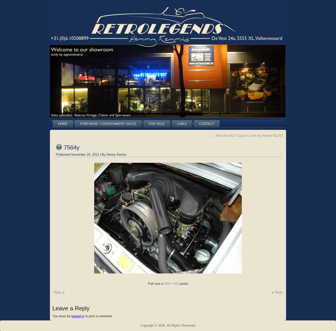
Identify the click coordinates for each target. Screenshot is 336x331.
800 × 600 (172, 284)
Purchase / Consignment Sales (108, 124)
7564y (71, 147)
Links (182, 124)
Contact (206, 124)
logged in (77, 316)
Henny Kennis (116, 154)
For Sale (157, 124)
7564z (57, 292)
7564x (278, 292)
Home (63, 124)
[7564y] (168, 275)
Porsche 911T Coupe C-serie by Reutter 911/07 (247, 135)
